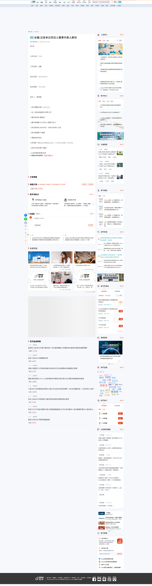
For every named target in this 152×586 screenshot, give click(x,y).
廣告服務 (60, 577)
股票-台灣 (106, 313)
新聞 (42, 2)
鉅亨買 (79, 2)
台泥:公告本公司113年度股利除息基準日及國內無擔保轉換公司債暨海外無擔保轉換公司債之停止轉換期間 (46, 239)
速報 (63, 5)
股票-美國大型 (107, 304)
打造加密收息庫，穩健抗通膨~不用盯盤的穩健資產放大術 (113, 209)
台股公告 (36, 31)
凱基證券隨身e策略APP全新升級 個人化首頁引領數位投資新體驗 (38, 266)
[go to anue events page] (112, 2)
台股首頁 (84, 184)
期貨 (77, 5)
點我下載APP (48, 155)
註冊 (120, 2)
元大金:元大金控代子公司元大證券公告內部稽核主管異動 (39, 286)
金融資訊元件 (67, 577)
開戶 (121, 302)
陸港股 (55, 2)
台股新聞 (107, 173)
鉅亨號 (84, 2)
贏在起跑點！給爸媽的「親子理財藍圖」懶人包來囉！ (53, 184)
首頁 (37, 2)
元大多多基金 (102, 325)
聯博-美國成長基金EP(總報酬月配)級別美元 (108, 301)
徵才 (78, 577)
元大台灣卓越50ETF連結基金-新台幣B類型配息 (108, 310)
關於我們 (49, 577)
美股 (50, 2)
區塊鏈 (82, 5)
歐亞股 (105, 149)
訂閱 (89, 2)
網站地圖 (83, 577)
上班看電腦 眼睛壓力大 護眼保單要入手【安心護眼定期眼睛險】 (62, 266)
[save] (25, 236)
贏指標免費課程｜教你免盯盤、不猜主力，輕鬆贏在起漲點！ (113, 224)
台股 (46, 2)
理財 (92, 5)
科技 (46, 5)
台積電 (105, 418)
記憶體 (105, 413)
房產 (87, 5)
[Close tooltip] (39, 240)
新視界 (97, 5)
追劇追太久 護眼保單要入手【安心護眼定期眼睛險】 (61, 286)
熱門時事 (57, 5)
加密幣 (73, 2)
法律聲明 (89, 577)
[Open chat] (25, 240)
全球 (68, 2)
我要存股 (91, 184)
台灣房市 (107, 161)
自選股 (119, 5)
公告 (31, 31)
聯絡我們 (74, 577)
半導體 (105, 423)
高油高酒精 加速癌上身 (83, 265)
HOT (106, 200)
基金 (60, 2)
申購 (121, 311)
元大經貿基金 (102, 318)
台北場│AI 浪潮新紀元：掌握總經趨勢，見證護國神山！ (113, 201)
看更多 (91, 194)
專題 (102, 5)
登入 (117, 2)
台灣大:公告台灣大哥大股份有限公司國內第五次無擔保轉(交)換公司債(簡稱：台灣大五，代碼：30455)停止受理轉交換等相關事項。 (79, 239)
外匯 (64, 2)
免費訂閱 (119, 554)
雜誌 (107, 5)
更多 (120, 40)
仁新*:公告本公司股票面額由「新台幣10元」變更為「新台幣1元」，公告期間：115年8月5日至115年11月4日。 (84, 286)
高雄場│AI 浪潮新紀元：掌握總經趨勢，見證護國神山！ (113, 216)
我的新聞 (112, 5)
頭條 (32, 5)
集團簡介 (55, 577)
